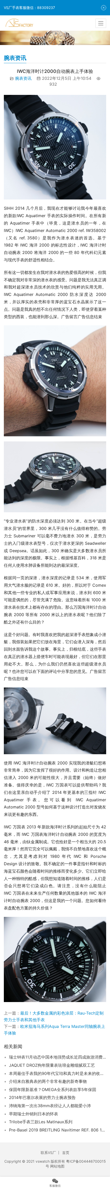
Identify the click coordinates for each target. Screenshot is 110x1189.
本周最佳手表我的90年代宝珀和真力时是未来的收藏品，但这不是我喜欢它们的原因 (57, 1073)
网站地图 (57, 1166)
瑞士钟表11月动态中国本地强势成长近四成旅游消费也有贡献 (57, 1057)
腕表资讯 (23, 78)
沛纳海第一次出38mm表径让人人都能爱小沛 (50, 1105)
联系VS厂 (48, 1152)
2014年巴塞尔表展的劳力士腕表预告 (42, 1097)
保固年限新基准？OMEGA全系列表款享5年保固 (52, 1089)
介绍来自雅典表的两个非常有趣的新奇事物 (48, 1081)
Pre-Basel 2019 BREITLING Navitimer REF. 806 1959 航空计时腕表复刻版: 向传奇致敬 (57, 1129)
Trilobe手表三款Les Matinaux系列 (40, 1121)
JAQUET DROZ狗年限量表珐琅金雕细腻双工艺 (52, 1065)
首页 (65, 1152)
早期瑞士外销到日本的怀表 (33, 1113)
